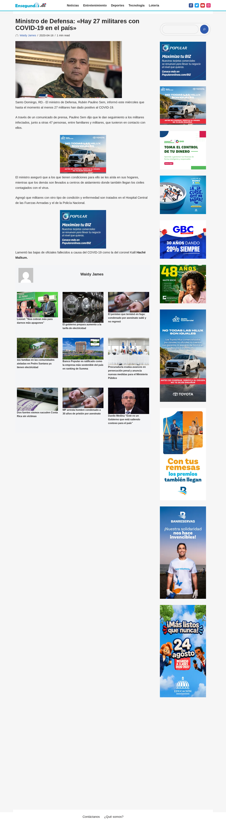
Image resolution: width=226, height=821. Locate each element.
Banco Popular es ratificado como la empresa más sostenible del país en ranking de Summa (83, 365)
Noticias (73, 5)
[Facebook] (191, 5)
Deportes (117, 5)
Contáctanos (91, 816)
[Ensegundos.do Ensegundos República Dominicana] (30, 5)
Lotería (154, 5)
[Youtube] (202, 5)
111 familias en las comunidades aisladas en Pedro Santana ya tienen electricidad (35, 364)
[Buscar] (204, 29)
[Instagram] (208, 5)
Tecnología (137, 5)
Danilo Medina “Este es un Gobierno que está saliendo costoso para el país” (124, 419)
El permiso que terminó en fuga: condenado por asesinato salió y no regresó (127, 318)
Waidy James (28, 35)
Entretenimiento (95, 5)
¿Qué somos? (113, 816)
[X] (197, 5)
